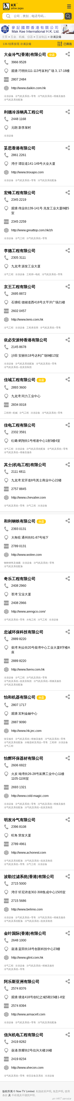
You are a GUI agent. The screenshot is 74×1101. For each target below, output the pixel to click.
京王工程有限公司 (20, 287)
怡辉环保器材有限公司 (23, 758)
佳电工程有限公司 (20, 425)
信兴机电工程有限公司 (23, 1035)
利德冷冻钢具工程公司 (23, 112)
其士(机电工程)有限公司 (25, 465)
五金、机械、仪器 (22, 36)
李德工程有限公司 (20, 251)
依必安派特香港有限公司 (25, 340)
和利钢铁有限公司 (20, 521)
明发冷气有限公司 (20, 820)
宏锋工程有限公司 (20, 193)
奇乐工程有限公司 (20, 579)
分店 (52, 54)
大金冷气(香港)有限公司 (25, 54)
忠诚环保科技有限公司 (23, 632)
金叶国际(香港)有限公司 (25, 933)
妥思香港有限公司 (20, 148)
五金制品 (41, 36)
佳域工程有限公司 (20, 380)
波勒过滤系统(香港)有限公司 (29, 876)
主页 (4, 36)
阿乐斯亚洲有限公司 (21, 981)
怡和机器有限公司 (20, 697)
